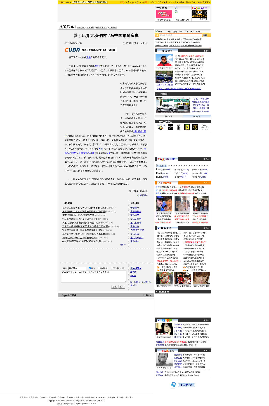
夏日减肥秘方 (184, 42)
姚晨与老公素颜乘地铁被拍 (168, 245)
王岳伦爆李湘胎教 (167, 270)
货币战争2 (199, 190)
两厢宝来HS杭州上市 (200, 102)
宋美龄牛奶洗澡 (161, 45)
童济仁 (178, 81)
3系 (135, 131)
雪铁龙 (194, 89)
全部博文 (129, 397)
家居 (165, 2)
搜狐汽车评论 (101, 27)
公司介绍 (111, 397)
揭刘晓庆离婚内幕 (181, 216)
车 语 (177, 56)
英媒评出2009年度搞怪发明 (194, 358)
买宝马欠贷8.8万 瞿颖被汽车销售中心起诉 (82, 223)
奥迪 (100, 149)
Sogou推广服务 (69, 295)
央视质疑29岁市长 (162, 39)
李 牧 (177, 75)
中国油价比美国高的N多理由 (193, 78)
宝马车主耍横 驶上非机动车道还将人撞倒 (82, 230)
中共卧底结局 (174, 45)
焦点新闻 (178, 355)
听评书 (158, 187)
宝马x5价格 (135, 219)
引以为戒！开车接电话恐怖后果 (196, 337)
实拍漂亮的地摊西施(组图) (194, 248)
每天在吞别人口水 (164, 368)
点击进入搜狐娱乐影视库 (193, 261)
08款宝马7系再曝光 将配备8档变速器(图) (81, 241)
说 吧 (172, 159)
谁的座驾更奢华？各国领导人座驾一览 (180, 345)
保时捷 (163, 85)
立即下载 (203, 19)
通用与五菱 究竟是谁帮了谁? (191, 75)
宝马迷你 (134, 226)
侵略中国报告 (196, 45)
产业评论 (113, 27)
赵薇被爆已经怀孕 (163, 216)
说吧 (198, 31)
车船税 (169, 78)
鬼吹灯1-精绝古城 (169, 190)
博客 (193, 2)
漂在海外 (160, 372)
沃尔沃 (167, 82)
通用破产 (175, 89)
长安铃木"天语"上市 (200, 99)
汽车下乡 (160, 82)
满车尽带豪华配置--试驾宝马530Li (78, 215)
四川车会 (178, 334)
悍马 (169, 85)
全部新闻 (120, 397)
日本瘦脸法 (195, 42)
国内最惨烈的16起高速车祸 (176, 342)
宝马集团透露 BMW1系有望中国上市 (80, 219)
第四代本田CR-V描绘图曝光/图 (192, 84)
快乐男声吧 (196, 170)
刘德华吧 (178, 173)
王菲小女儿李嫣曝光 (182, 286)
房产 (160, 2)
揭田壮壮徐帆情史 (164, 213)
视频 (176, 2)
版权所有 (100, 400)
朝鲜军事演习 (186, 39)
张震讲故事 (194, 187)
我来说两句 (128, 43)
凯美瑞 (168, 89)
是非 (177, 84)
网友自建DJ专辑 (182, 20)
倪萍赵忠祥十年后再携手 (193, 239)
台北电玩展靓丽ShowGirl (167, 264)
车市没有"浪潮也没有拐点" (192, 68)
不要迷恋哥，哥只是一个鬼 (194, 355)
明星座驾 (178, 328)
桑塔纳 (188, 89)
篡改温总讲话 (172, 42)
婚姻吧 (177, 177)
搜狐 (75, 2)
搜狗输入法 (33, 397)
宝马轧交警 (135, 223)
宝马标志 (134, 241)
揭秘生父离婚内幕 (200, 213)
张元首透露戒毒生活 (194, 267)
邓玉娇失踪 (175, 39)
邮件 (188, 2)
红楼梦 (202, 187)
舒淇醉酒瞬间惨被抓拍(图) (194, 245)
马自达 (162, 89)
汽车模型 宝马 (137, 230)
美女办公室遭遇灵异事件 (167, 255)
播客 (182, 2)
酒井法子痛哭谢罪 (201, 286)
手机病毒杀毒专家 (169, 193)
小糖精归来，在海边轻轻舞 (194, 367)
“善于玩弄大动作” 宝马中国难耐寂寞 (79, 238)
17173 (89, 2)
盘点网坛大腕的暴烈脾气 (167, 252)
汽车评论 (90, 27)
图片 (192, 31)
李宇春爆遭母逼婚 (163, 219)
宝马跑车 (134, 215)
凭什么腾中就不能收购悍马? (192, 65)
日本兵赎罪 (197, 39)
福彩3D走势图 (201, 193)
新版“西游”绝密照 (164, 286)
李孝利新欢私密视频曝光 (193, 255)
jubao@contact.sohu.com (86, 404)
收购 (199, 89)
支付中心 (43, 397)
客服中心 (70, 397)
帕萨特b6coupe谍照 (164, 75)
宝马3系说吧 (89, 153)
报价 (139, 131)
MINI (97, 66)
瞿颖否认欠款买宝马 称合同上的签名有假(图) (84, 208)
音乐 (186, 31)
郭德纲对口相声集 (169, 187)
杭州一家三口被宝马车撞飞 (194, 328)
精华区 (133, 272)
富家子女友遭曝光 (164, 337)
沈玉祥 (178, 68)
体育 (128, 2)
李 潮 (177, 62)
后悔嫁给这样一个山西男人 (194, 364)
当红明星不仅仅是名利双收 (194, 361)
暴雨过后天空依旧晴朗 (189, 375)
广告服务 (61, 397)
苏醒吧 (160, 173)
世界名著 (181, 190)
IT (149, 2)
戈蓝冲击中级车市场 (200, 108)
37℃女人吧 (196, 177)
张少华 (178, 59)
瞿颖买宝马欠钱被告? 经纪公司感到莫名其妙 (83, 234)
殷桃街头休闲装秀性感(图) (168, 239)
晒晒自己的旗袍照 (172, 375)
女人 (171, 2)
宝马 (88, 57)
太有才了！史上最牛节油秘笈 (195, 334)
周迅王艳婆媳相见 (181, 219)
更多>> (123, 245)
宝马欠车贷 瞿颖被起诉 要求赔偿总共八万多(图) (85, 226)
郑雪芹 (178, 71)
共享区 (158, 193)
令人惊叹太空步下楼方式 (196, 270)
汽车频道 (81, 27)
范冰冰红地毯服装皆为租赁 (168, 242)
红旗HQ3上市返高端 (200, 111)
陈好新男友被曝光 (200, 222)
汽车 (154, 2)
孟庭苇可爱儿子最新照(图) (194, 258)
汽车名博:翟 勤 (164, 68)
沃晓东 (178, 65)
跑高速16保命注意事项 (196, 342)
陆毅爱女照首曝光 (200, 219)
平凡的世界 (190, 190)
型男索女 (178, 367)
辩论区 (133, 276)
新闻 (169, 31)
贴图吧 (160, 177)
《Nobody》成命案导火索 (167, 258)
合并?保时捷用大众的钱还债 (192, 59)
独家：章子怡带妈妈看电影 (194, 233)
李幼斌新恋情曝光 (200, 216)
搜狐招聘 (52, 397)
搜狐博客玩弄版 (164, 20)
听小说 (158, 190)
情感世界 (178, 364)
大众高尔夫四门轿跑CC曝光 (192, 81)
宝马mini (134, 234)
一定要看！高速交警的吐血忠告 (196, 324)
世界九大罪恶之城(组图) (193, 252)
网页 (175, 31)
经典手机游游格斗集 (186, 193)
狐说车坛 (178, 324)
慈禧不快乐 (185, 45)
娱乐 (136, 2)
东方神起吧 (196, 173)
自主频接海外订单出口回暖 (192, 71)
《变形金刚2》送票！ (168, 267)
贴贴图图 (178, 358)
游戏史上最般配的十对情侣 (194, 264)
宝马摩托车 (135, 211)
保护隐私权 (89, 397)
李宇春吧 (178, 170)
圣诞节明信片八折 (163, 222)
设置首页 (23, 397)
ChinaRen (82, 2)
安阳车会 (178, 331)
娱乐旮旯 (178, 361)
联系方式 (79, 397)
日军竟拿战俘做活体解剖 (167, 248)
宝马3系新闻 (77, 153)
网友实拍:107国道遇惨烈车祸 (194, 331)
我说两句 (206, 2)
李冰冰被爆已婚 (182, 213)
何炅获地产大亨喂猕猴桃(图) (169, 233)
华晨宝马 (134, 208)
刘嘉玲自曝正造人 (181, 222)
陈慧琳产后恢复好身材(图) (168, 236)
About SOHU (101, 397)
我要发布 (147, 295)
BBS (199, 2)
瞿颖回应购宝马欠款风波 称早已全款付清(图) (84, 211)
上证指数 (160, 170)
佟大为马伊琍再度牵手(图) (194, 236)
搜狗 (104, 2)
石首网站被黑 (161, 42)
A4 (108, 153)
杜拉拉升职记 (183, 187)
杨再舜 (178, 78)
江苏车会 (178, 337)
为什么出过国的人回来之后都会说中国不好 (182, 372)
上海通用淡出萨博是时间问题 (192, 62)
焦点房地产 (97, 2)
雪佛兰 (182, 89)
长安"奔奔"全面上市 (200, 105)
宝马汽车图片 (137, 238)
